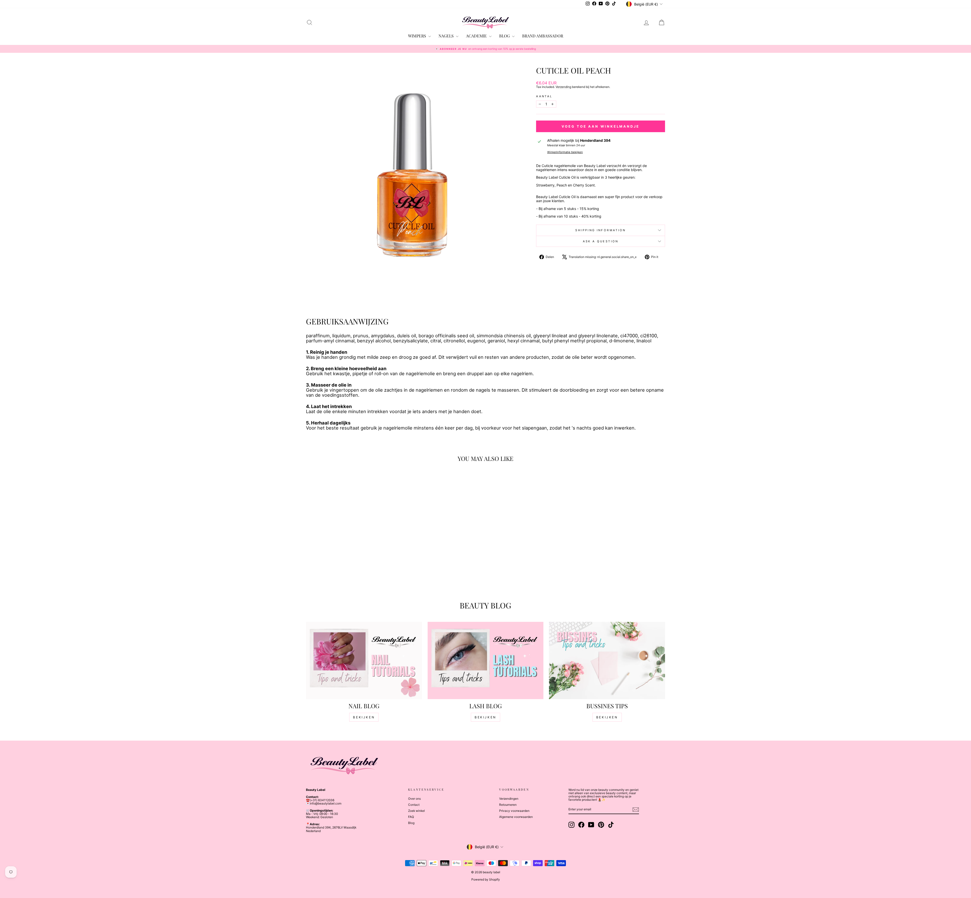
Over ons (414, 798)
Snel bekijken (348, 554)
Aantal (544, 96)
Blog (411, 823)
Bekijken (364, 717)
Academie (477, 35)
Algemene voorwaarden (516, 817)
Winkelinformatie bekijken (565, 152)
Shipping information (600, 230)
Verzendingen (508, 798)
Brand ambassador (542, 35)
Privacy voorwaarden (514, 811)
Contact (414, 805)
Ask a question (601, 241)
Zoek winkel (416, 811)
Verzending (563, 87)
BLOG (505, 35)
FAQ (411, 817)
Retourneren (508, 805)
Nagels (446, 35)
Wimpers (417, 35)
